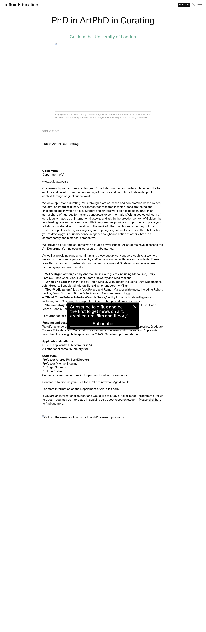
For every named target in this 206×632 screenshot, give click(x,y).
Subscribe (103, 324)
